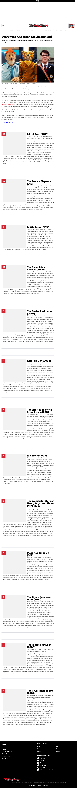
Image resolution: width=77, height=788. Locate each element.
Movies (33, 30)
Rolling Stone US (8, 122)
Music (18, 30)
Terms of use (5, 753)
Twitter (42, 760)
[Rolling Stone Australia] (38, 27)
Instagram (43, 765)
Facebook (42, 758)
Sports (58, 751)
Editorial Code (6, 756)
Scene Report (47, 30)
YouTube (42, 767)
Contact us (5, 758)
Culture (26, 30)
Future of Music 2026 (61, 30)
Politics (58, 748)
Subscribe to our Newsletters (48, 770)
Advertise (4, 747)
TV (39, 30)
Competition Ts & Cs (7, 751)
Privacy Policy (5, 749)
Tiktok (41, 762)
